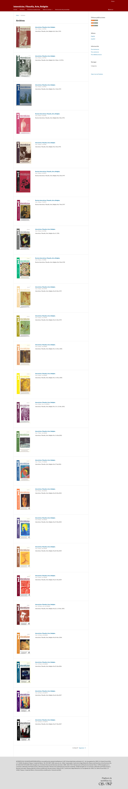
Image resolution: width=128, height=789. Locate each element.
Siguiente (81, 748)
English (93, 36)
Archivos (22, 9)
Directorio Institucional (33, 9)
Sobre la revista (47, 9)
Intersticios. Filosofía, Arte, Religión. (45, 85)
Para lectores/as (95, 49)
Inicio (17, 15)
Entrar (113, 1)
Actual (15, 9)
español (93, 39)
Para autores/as (95, 52)
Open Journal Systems (97, 74)
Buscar (111, 9)
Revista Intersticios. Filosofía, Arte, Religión (47, 113)
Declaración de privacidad (62, 9)
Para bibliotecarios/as (96, 54)
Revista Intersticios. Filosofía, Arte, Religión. (47, 171)
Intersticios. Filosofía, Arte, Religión (30, 6)
